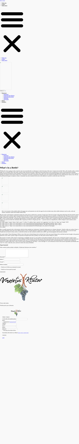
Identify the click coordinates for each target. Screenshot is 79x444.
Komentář (2, 257)
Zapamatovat (6, 321)
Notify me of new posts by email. (8, 269)
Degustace (6, 94)
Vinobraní (6, 98)
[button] (12, 31)
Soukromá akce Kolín (9, 96)
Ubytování (6, 99)
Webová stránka (3, 264)
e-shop (3, 4)
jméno (3, 327)
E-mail (2, 262)
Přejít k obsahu (2, 0)
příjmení (4, 329)
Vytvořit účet (4, 335)
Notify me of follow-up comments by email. (11, 267)
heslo (3, 320)
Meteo (3, 100)
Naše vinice (4, 5)
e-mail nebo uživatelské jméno (9, 319)
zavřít (3, 337)
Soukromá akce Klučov (9, 95)
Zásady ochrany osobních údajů (23, 332)
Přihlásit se (4, 323)
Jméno (2, 259)
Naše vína (4, 3)
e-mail (3, 324)
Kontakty (4, 102)
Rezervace (4, 93)
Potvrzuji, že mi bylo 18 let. (9, 330)
